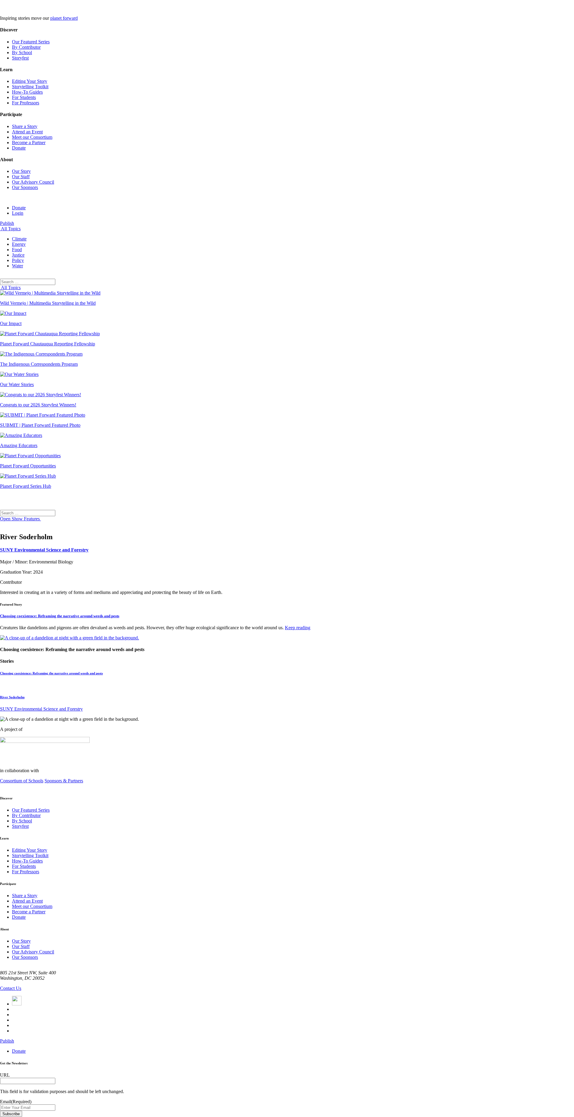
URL (5, 1075)
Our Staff (21, 176)
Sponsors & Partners (64, 780)
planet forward (64, 18)
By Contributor (26, 47)
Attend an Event (27, 131)
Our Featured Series (31, 41)
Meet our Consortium (32, 137)
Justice (18, 254)
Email (15, 1101)
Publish (7, 223)
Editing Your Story (29, 81)
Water (17, 265)
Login (17, 213)
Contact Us (10, 988)
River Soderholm (12, 697)
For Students (24, 97)
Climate (19, 238)
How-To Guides (27, 92)
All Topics (10, 228)
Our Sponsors (25, 187)
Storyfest (20, 57)
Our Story (21, 171)
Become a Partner (28, 142)
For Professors (25, 102)
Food (17, 249)
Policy (18, 260)
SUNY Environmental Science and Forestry (44, 549)
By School (22, 52)
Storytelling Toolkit (30, 86)
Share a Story (24, 126)
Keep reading (297, 627)
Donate (19, 147)
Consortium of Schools (21, 780)
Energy (19, 244)
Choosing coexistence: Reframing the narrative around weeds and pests (59, 616)
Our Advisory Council (33, 182)
